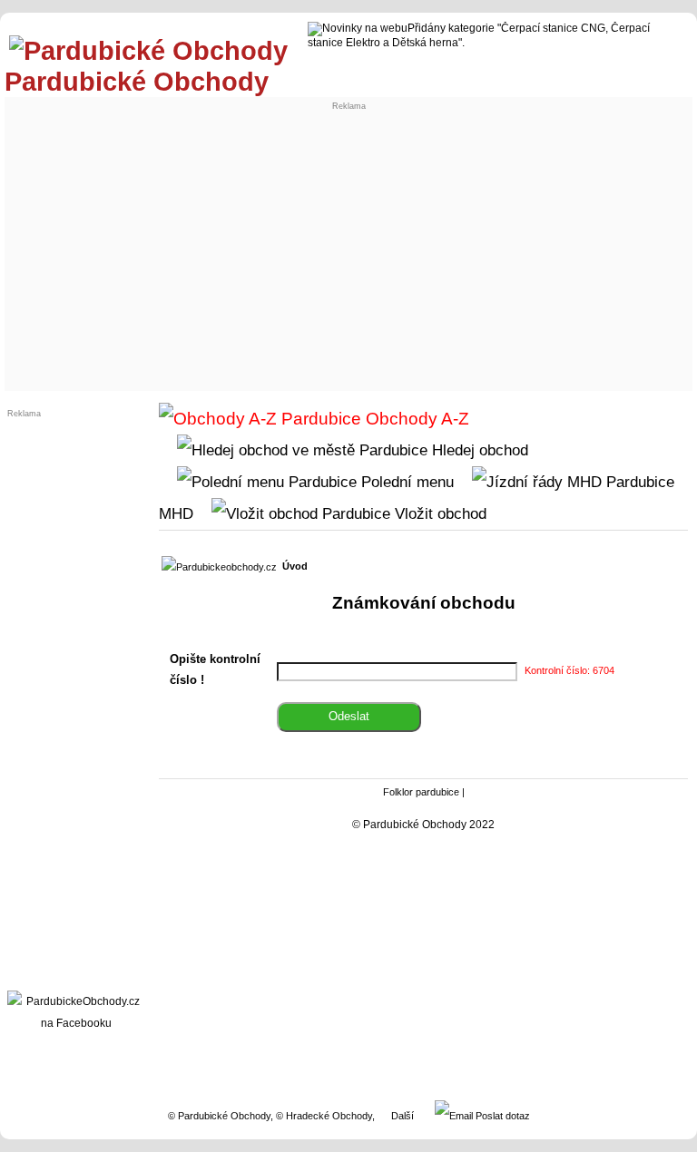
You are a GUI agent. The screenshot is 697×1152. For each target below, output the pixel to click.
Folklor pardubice (421, 791)
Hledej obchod (477, 450)
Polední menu (405, 482)
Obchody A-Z (415, 418)
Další (402, 1115)
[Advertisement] (349, 250)
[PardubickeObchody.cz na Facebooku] (76, 1023)
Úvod (295, 566)
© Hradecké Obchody (324, 1115)
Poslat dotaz (501, 1115)
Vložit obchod (438, 513)
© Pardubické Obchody (219, 1115)
